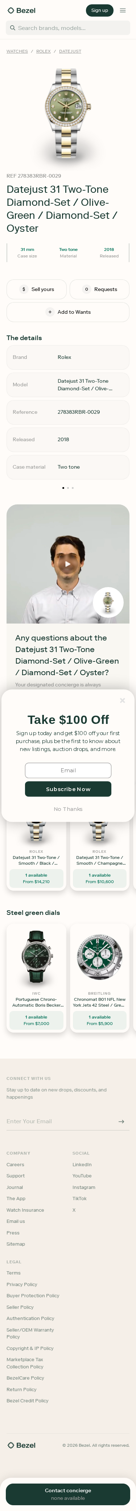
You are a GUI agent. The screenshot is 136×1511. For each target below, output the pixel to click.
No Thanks (68, 808)
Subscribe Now (68, 788)
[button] (68, 720)
